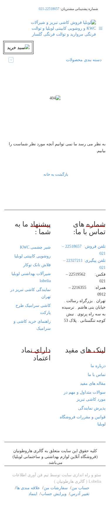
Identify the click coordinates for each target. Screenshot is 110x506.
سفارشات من (56, 488)
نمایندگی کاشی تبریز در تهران (30, 293)
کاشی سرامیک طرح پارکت (33, 309)
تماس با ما (97, 374)
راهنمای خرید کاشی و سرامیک (32, 325)
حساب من (80, 488)
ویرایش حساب (54, 494)
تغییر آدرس (79, 494)
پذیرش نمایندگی (92, 408)
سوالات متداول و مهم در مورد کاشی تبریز (85, 396)
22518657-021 (49, 9)
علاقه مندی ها (28, 488)
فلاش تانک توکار (37, 265)
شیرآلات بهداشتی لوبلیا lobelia (31, 277)
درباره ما (98, 366)
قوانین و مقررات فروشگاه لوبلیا (83, 420)
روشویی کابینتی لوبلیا (32, 256)
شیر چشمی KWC (35, 247)
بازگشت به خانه (55, 174)
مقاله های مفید (93, 383)
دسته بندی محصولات (83, 60)
